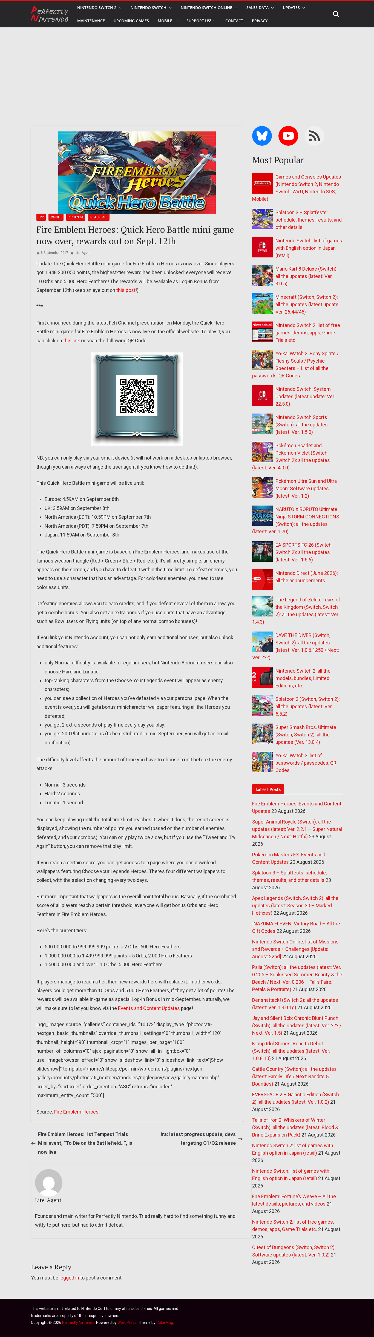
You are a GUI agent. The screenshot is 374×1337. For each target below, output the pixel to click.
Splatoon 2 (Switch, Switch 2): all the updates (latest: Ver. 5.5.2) (307, 706)
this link (71, 340)
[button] (119, 8)
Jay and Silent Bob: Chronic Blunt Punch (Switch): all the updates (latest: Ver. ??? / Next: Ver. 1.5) (296, 1025)
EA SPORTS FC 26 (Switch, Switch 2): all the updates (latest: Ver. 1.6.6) (303, 552)
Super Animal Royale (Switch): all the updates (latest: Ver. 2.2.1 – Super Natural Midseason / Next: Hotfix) (297, 829)
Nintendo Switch (148, 7)
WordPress (126, 1322)
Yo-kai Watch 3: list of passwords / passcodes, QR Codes (305, 763)
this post (126, 290)
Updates (291, 7)
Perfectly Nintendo (78, 1322)
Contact (234, 20)
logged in (69, 1278)
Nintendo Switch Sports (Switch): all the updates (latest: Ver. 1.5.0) (301, 424)
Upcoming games (131, 20)
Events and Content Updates (149, 1008)
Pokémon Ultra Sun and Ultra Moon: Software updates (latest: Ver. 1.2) (306, 488)
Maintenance (91, 20)
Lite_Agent (83, 253)
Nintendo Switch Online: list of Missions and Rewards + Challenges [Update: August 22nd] (295, 949)
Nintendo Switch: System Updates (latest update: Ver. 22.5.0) (305, 396)
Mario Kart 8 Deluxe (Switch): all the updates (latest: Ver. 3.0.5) (306, 276)
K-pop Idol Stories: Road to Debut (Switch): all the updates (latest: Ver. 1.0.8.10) (291, 1051)
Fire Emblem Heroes (76, 1112)
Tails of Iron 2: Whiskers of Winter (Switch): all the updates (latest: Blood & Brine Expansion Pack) (295, 1127)
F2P (41, 217)
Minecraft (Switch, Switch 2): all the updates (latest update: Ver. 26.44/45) (307, 304)
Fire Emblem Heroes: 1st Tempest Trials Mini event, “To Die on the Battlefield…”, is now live (85, 1143)
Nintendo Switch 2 (96, 7)
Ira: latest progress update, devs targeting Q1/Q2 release (198, 1138)
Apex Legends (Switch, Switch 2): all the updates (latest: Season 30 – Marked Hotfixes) (295, 905)
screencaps (98, 217)
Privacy (259, 20)
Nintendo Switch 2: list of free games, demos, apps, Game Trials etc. (307, 332)
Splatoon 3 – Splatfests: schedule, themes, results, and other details (308, 220)
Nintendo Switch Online (206, 7)
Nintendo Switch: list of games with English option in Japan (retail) (308, 248)
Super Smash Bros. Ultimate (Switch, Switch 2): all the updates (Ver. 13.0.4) (305, 734)
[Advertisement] (187, 68)
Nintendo (75, 217)
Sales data (257, 7)
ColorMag (164, 1322)
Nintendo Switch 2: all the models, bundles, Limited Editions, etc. (302, 678)
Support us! (198, 20)
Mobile (165, 20)
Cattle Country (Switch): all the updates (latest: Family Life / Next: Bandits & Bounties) (294, 1076)
